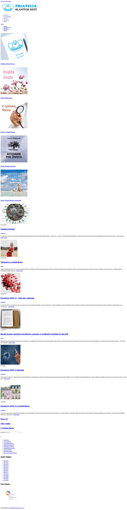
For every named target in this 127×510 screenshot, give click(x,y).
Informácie (6, 440)
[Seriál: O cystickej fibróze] (14, 128)
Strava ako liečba (8, 451)
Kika (2, 266)
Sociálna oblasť (7, 449)
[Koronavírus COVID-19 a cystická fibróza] (63, 391)
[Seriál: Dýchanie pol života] (14, 162)
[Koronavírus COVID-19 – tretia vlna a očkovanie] (63, 283)
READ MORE (4, 237)
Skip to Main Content (6, 1)
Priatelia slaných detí (9, 445)
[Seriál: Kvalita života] (14, 93)
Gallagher (3, 233)
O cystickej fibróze (8, 443)
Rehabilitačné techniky (9, 448)
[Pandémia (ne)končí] (63, 214)
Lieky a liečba (7, 441)
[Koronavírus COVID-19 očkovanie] (63, 355)
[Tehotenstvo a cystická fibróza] (63, 248)
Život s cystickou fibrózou (10, 453)
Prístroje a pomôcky (9, 446)
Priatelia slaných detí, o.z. (17, 508)
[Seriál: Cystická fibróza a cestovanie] (14, 196)
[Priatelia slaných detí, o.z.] (14, 59)
